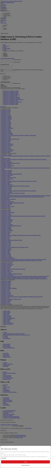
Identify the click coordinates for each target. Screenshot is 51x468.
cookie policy (3, 458)
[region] (25, 457)
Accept (25, 462)
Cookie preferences (25, 465)
